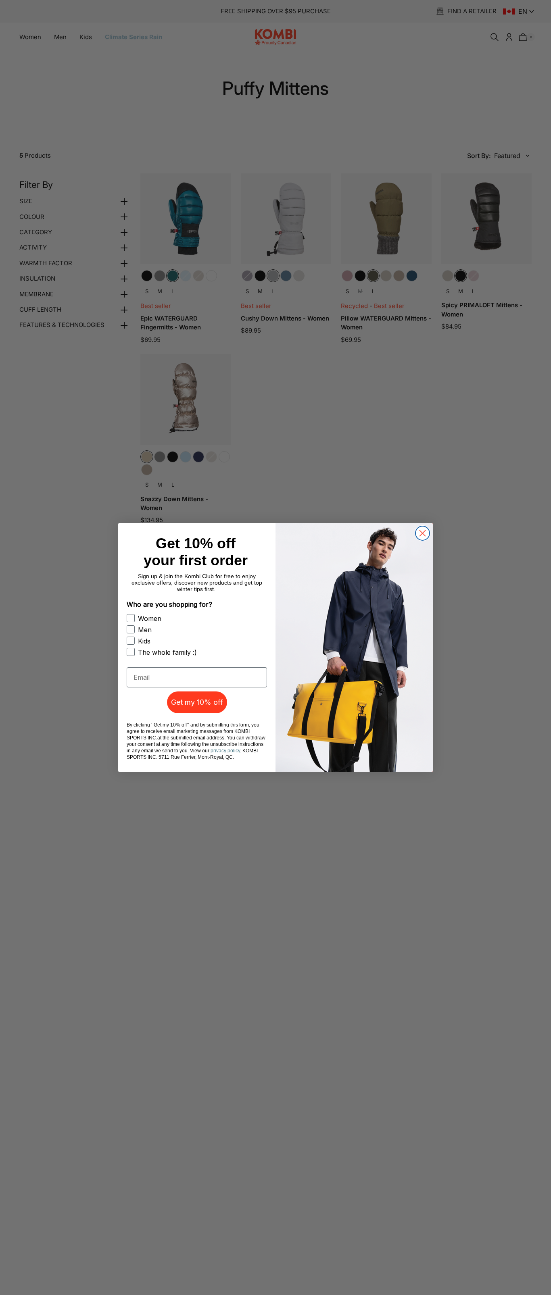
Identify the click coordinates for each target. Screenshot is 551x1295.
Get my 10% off (197, 702)
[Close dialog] (422, 533)
